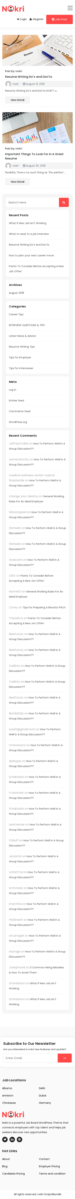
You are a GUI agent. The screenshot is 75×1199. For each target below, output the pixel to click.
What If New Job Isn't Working (27, 223)
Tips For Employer (20, 357)
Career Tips (16, 314)
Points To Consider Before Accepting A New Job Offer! (36, 268)
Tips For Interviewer (21, 368)
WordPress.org (18, 422)
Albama (7, 1088)
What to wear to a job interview (29, 234)
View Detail (17, 100)
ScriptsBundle (52, 1194)
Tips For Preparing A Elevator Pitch (44, 607)
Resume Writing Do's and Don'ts (28, 77)
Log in (12, 390)
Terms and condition (52, 1173)
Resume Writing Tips (22, 347)
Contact (44, 1159)
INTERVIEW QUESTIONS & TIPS (27, 325)
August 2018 (16, 293)
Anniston (7, 1095)
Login (23, 19)
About (6, 1159)
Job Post (61, 19)
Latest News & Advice (22, 336)
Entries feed (16, 400)
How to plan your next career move (31, 255)
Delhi (42, 1088)
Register (38, 19)
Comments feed (19, 411)
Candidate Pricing (13, 1173)
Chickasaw (9, 1103)
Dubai (42, 1095)
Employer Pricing (49, 1166)
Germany (45, 1103)
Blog (4, 1166)
